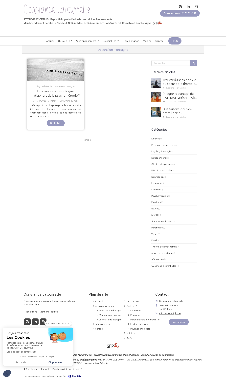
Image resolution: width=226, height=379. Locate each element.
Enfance (155, 138)
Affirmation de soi (160, 259)
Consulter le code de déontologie (157, 354)
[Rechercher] (193, 63)
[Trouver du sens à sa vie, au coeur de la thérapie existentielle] (156, 83)
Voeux (154, 234)
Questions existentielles (163, 265)
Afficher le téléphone (170, 313)
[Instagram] (196, 6)
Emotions (156, 202)
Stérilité (155, 214)
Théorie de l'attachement (164, 246)
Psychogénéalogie (161, 151)
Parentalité (157, 227)
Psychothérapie (159, 195)
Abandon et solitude (162, 253)
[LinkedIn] (188, 6)
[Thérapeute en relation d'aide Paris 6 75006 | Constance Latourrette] (57, 9)
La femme (156, 183)
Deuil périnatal (159, 157)
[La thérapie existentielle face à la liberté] (156, 112)
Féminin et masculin (161, 170)
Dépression (157, 176)
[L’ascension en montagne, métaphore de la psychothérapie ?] (55, 70)
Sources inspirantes (162, 221)
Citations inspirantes (162, 164)
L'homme (155, 189)
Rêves (154, 208)
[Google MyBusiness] (180, 6)
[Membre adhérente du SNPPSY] (157, 23)
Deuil (154, 240)
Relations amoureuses (163, 145)
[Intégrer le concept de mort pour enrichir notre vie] (156, 97)
